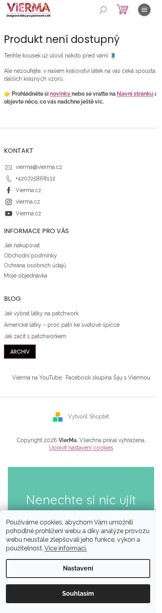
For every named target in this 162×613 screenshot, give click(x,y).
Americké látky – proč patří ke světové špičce (62, 325)
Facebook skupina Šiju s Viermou (108, 377)
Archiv (19, 352)
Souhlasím (78, 593)
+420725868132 (35, 178)
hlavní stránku (135, 94)
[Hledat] (103, 10)
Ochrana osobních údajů (35, 265)
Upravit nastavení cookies (81, 447)
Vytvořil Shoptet (88, 416)
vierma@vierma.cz (39, 167)
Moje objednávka (25, 275)
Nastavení (78, 568)
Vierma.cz (28, 190)
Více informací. (65, 548)
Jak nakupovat (22, 245)
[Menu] (144, 10)
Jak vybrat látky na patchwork (41, 313)
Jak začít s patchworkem (35, 336)
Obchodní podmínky (30, 255)
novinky (61, 94)
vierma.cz (28, 201)
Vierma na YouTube (37, 377)
